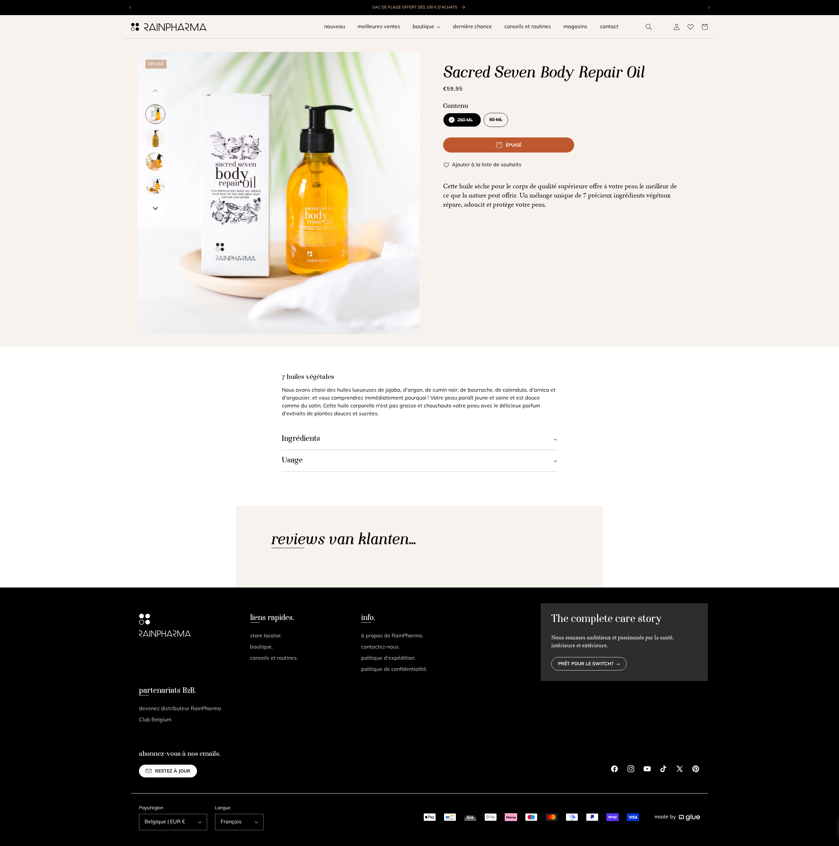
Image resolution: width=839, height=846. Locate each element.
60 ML (498, 122)
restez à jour (172, 771)
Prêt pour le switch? (586, 664)
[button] (649, 27)
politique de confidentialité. (394, 669)
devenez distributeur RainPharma (180, 709)
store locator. (266, 636)
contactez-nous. (380, 647)
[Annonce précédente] (130, 7)
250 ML (461, 122)
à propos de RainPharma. (392, 636)
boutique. (261, 647)
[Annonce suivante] (708, 7)
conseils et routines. (274, 658)
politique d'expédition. (388, 658)
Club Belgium (155, 720)
